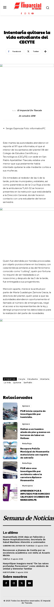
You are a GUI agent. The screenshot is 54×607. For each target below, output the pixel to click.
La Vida (7, 382)
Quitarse (17, 382)
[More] (45, 51)
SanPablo (28, 382)
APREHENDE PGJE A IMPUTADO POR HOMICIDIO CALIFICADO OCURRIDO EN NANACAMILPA (35, 495)
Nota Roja (27, 26)
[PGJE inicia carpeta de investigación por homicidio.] (10, 411)
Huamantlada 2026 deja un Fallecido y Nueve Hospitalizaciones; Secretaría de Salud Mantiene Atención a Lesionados (24, 539)
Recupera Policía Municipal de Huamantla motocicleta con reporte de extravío (34, 453)
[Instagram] (25, 13)
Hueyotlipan (9, 572)
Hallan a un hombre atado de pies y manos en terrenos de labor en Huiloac (35, 433)
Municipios (27, 486)
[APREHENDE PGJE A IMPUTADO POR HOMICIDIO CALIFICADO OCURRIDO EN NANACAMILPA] (10, 492)
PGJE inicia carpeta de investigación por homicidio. (33, 413)
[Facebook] (21, 13)
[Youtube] (32, 13)
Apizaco (26, 406)
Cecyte (21, 379)
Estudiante (33, 379)
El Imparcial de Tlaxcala (29, 110)
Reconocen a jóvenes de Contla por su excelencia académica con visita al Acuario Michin (26, 553)
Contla (6, 559)
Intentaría (44, 379)
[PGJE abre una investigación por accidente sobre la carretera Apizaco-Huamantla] (10, 470)
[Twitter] (29, 13)
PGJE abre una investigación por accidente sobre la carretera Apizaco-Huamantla (31, 474)
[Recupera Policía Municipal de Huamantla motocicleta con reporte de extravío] (10, 450)
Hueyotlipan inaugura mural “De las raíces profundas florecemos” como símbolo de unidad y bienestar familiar (26, 566)
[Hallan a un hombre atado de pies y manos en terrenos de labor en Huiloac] (10, 431)
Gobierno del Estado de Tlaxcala (18, 546)
